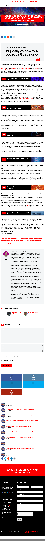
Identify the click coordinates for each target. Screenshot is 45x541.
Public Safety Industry (38, 238)
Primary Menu (42, 5)
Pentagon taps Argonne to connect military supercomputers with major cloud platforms (22, 420)
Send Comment (7, 365)
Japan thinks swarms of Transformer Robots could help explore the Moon (20, 437)
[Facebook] (12, 1)
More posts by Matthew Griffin (18, 301)
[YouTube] (20, 1)
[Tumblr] (6, 243)
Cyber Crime (18, 238)
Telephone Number (21, 494)
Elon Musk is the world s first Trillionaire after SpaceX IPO (17, 404)
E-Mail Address (20, 489)
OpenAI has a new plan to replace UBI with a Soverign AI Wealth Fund (19, 426)
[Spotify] (24, 1)
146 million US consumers (10, 69)
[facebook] (2, 492)
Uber (6, 71)
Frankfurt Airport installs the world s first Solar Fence (16, 442)
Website (18, 498)
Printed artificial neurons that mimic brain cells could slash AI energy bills (20, 415)
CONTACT (25, 531)
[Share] (22, 1)
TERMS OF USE (27, 532)
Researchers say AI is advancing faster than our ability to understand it (19, 454)
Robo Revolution (12, 32)
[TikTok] (25, 1)
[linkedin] (7, 492)
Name (18, 485)
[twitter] (12, 492)
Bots (12, 238)
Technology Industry (11, 240)
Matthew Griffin (5, 32)
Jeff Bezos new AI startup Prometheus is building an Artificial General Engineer (21, 431)
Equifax (36, 68)
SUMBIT (19, 519)
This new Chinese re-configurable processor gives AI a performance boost (20, 409)
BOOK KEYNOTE (33, 1)
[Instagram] (17, 1)
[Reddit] (10, 243)
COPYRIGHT (30, 531)
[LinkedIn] (14, 1)
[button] (40, 308)
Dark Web (28, 205)
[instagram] (5, 492)
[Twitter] (16, 1)
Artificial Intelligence (6, 238)
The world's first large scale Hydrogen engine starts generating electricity (20, 448)
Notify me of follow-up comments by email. (9, 356)
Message (19, 503)
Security (4, 240)
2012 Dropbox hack (35, 204)
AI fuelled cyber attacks (25, 68)
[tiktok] (9, 492)
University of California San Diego (26, 98)
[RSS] (19, 1)
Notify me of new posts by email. (7, 360)
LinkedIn (14, 206)
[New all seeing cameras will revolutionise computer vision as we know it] (26, 314)
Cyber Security (24, 238)
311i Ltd (9, 531)
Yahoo (39, 240)
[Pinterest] (5, 243)
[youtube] (2, 494)
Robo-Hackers (14, 68)
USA (35, 240)
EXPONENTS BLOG (37, 531)
